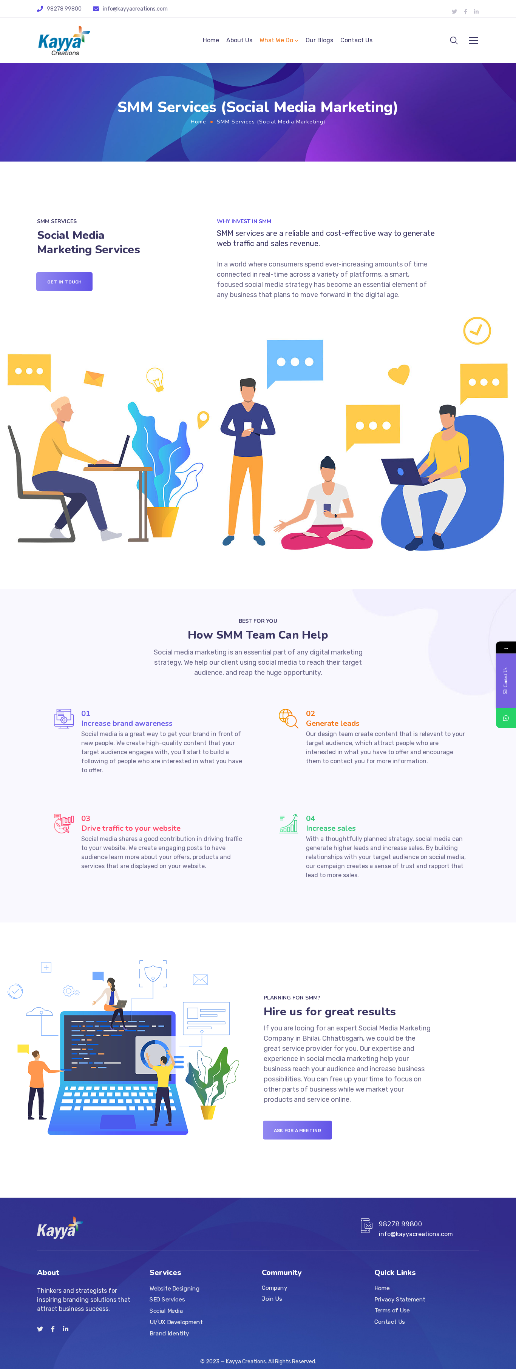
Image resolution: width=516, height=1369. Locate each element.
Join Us (272, 1298)
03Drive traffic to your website (131, 823)
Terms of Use (391, 1310)
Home (211, 40)
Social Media (166, 1310)
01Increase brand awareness (127, 718)
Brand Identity (169, 1333)
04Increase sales (331, 823)
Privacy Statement (399, 1299)
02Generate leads (333, 718)
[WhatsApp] (506, 718)
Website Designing (174, 1288)
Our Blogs (319, 40)
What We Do (276, 40)
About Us (239, 40)
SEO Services (167, 1299)
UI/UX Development (176, 1321)
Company (274, 1287)
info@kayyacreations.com (135, 9)
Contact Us (356, 40)
